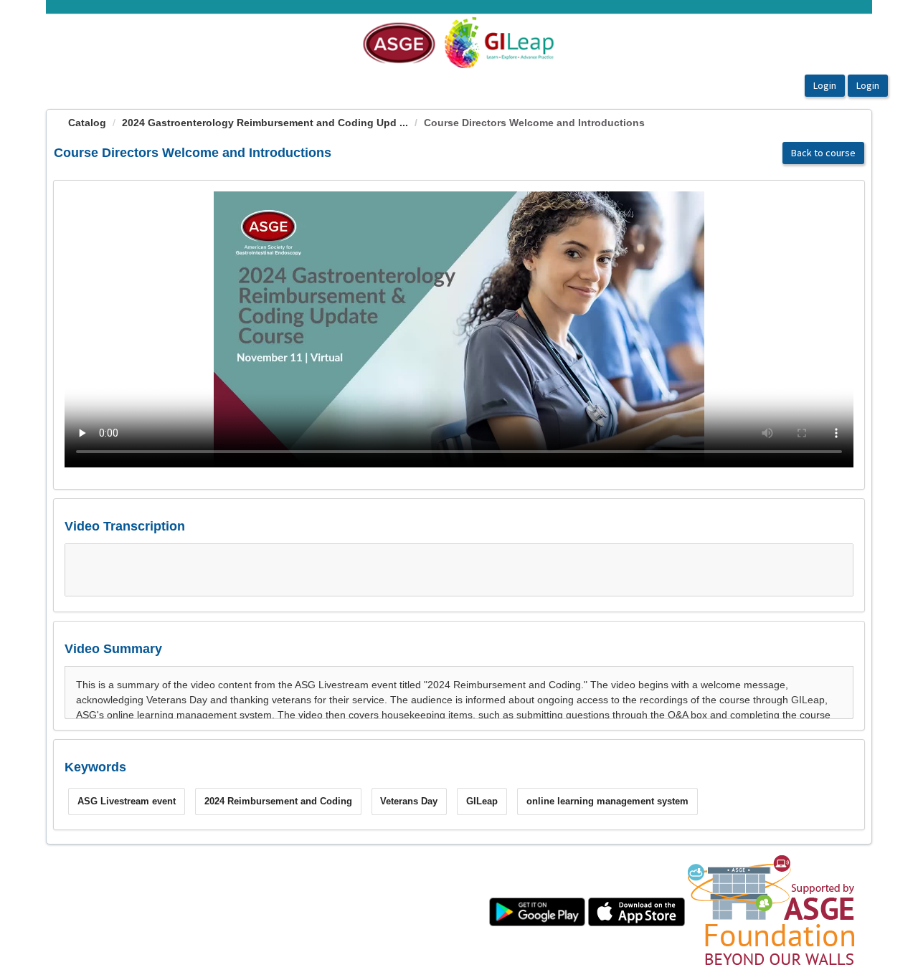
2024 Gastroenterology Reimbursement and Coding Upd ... (265, 122)
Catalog (87, 122)
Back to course (823, 152)
